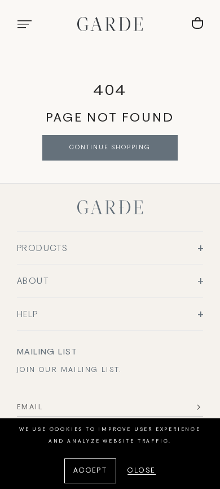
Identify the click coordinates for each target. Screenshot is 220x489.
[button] (24, 24)
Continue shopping (110, 147)
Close (141, 471)
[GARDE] (110, 24)
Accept (90, 471)
